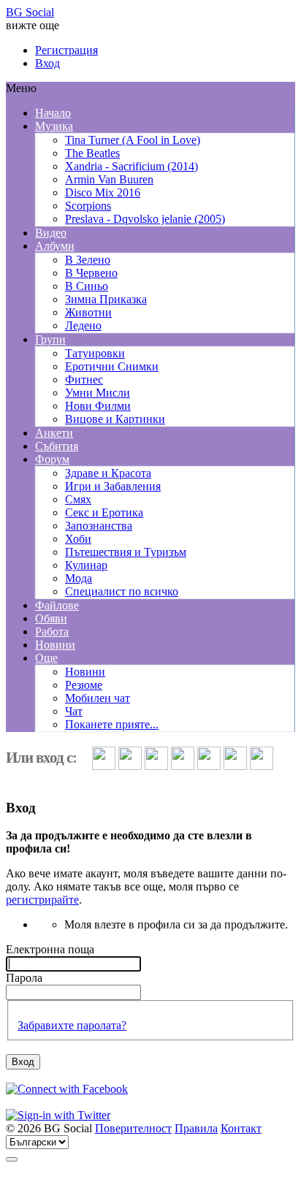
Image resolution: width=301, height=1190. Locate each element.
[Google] (158, 766)
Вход (47, 63)
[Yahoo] (184, 766)
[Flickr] (263, 766)
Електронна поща (50, 949)
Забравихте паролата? (72, 1025)
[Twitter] (131, 766)
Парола (24, 978)
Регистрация (66, 50)
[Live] (237, 766)
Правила (196, 1128)
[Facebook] (105, 766)
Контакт (241, 1128)
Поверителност (133, 1128)
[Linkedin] (210, 766)
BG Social (30, 12)
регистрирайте (42, 899)
